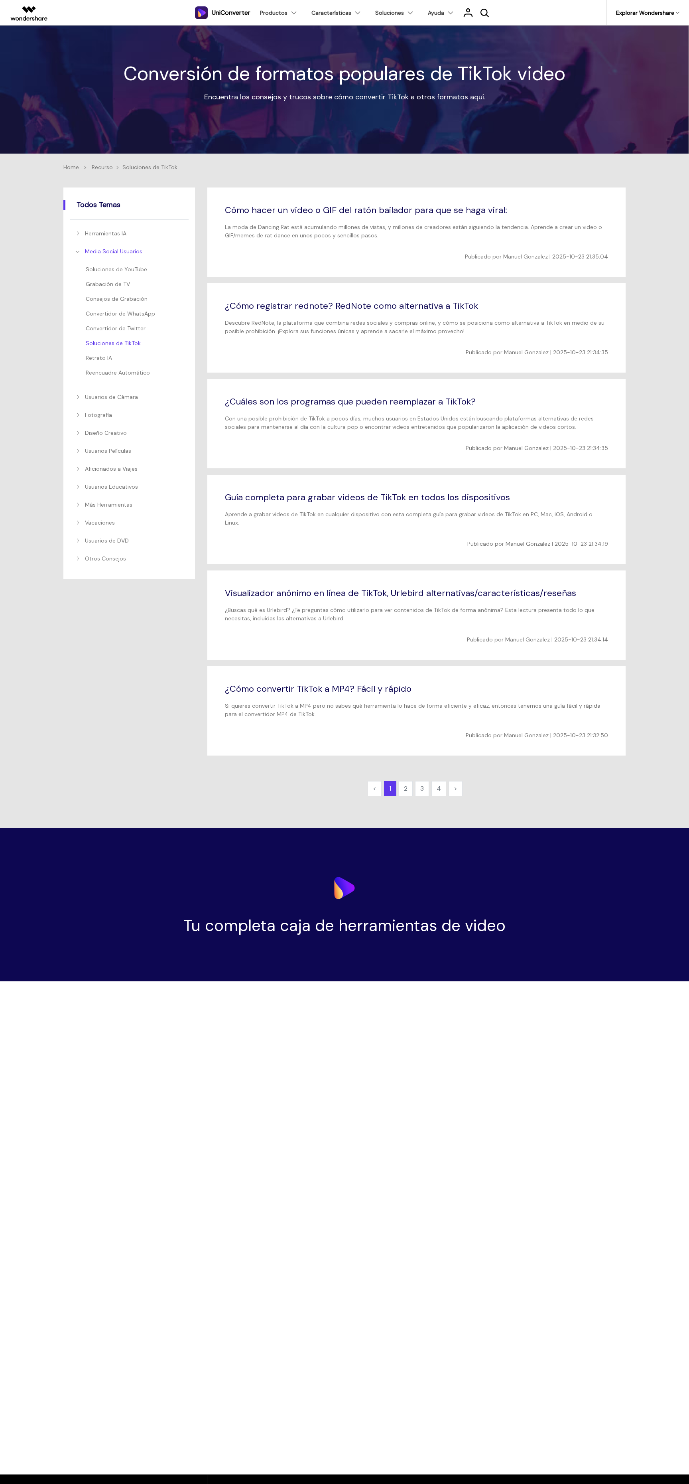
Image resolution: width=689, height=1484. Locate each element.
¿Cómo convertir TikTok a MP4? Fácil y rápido (318, 689)
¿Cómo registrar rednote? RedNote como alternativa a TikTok (351, 306)
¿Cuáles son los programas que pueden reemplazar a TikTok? (350, 401)
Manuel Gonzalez (525, 256)
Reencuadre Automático (118, 372)
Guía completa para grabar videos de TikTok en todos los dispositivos (367, 497)
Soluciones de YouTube (116, 269)
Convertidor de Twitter (116, 328)
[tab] (130, 233)
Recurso (102, 167)
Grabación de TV (108, 284)
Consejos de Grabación (117, 298)
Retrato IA (99, 357)
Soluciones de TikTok (113, 343)
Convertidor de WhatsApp (120, 313)
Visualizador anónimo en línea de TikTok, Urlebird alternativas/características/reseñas (400, 593)
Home (71, 167)
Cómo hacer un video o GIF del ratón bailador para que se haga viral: (366, 210)
